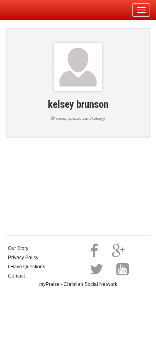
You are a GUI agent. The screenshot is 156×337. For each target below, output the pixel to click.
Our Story (18, 248)
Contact (16, 276)
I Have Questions (26, 267)
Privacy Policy (23, 257)
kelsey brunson (78, 104)
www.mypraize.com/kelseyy (80, 118)
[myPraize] (25, 10)
